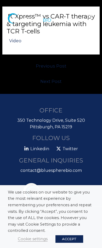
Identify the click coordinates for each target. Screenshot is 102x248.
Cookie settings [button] (33, 239)
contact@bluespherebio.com (51, 170)
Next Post (51, 81)
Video (15, 40)
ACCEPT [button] (69, 239)
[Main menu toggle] (90, 17)
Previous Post (51, 66)
